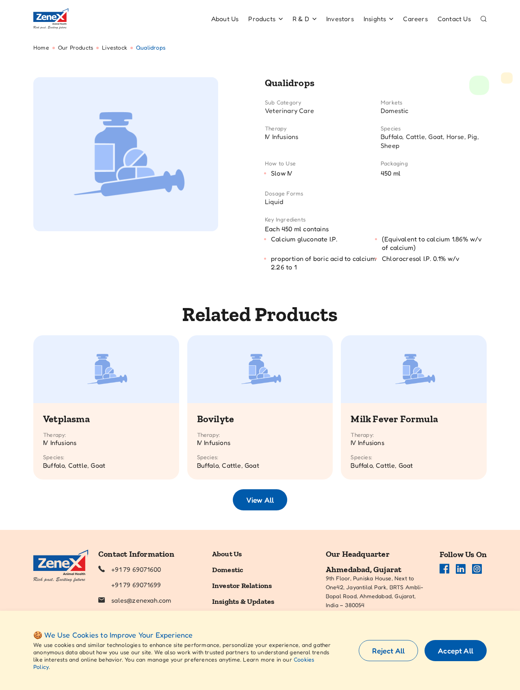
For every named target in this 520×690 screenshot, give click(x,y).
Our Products (75, 47)
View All (260, 499)
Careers (415, 19)
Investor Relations (242, 585)
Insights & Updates (243, 601)
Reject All (388, 650)
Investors (340, 19)
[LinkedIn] (461, 569)
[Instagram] (477, 569)
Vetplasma (66, 419)
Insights (375, 19)
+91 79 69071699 (136, 585)
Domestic (227, 569)
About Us (225, 19)
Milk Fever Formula (394, 419)
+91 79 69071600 (136, 569)
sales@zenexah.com (141, 600)
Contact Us (454, 19)
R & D (300, 19)
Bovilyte (215, 419)
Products (261, 19)
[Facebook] (444, 569)
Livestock (114, 47)
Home (41, 47)
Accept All (455, 650)
